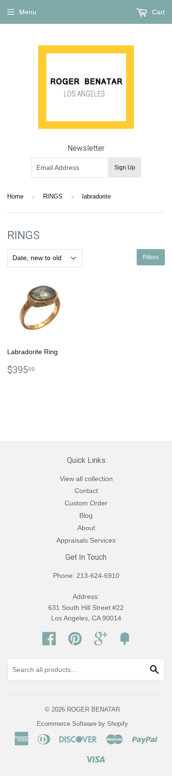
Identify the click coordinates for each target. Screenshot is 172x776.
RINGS (53, 196)
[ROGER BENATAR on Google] (101, 642)
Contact (86, 490)
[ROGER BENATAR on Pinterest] (75, 642)
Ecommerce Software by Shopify (82, 723)
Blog (86, 515)
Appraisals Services (86, 540)
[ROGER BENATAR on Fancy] (124, 642)
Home (15, 196)
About (86, 528)
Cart (157, 12)
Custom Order (86, 503)
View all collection (86, 478)
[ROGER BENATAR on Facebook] (49, 642)
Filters (151, 257)
